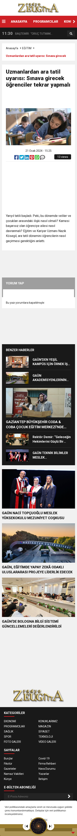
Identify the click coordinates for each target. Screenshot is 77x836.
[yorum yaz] (42, 158)
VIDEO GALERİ (47, 741)
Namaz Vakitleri (14, 773)
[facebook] (16, 158)
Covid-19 (44, 758)
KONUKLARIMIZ (48, 721)
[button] (74, 22)
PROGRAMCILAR (45, 21)
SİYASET (44, 731)
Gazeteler (10, 768)
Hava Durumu (46, 768)
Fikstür (8, 763)
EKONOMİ (10, 721)
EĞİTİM (26, 48)
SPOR (7, 736)
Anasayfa (12, 48)
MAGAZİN (44, 726)
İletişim (43, 779)
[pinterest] (32, 158)
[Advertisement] (41, 100)
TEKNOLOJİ (45, 736)
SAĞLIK (8, 731)
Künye (8, 779)
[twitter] (21, 158)
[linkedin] (27, 158)
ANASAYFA (19, 21)
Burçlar (8, 758)
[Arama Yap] (71, 33)
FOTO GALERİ (12, 741)
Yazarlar (43, 773)
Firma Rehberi (47, 763)
